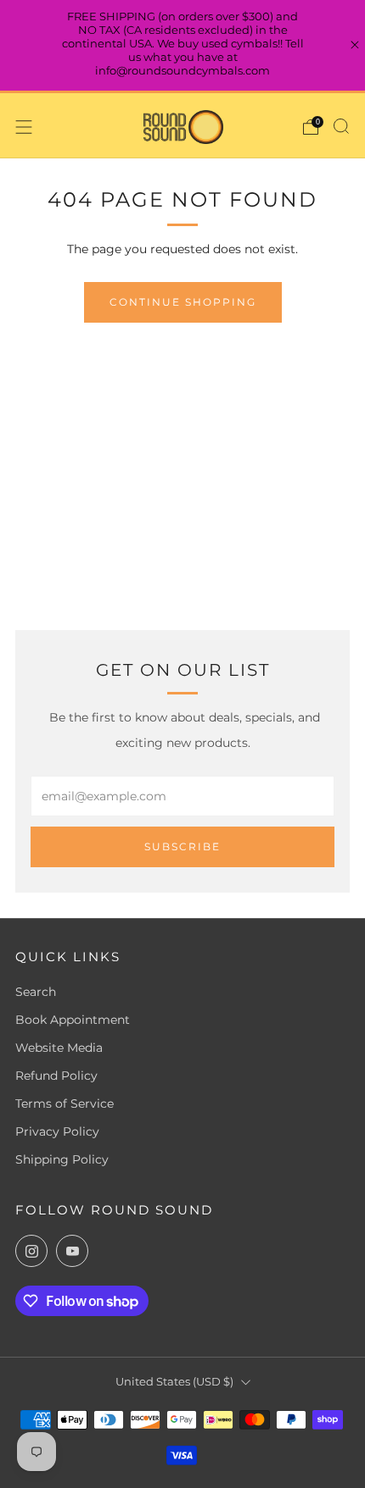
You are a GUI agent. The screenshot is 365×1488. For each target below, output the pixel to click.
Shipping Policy (62, 1159)
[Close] (355, 45)
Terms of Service (64, 1103)
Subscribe (182, 846)
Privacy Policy (57, 1131)
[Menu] (23, 127)
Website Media (59, 1047)
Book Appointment (72, 1019)
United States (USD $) (174, 1381)
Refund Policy (56, 1075)
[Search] (341, 126)
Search (35, 991)
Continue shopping (183, 302)
